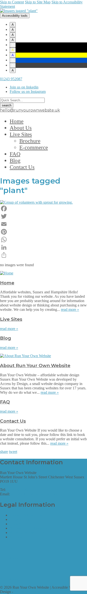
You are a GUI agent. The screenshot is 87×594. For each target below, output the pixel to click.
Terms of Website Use (26, 515)
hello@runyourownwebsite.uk (30, 110)
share (4, 452)
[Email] (43, 224)
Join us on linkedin (24, 87)
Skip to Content (12, 2)
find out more (10, 558)
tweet (13, 452)
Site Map (16, 537)
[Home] (6, 273)
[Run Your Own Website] (19, 11)
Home (16, 121)
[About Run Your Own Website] (25, 356)
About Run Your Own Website (35, 365)
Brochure (29, 141)
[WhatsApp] (43, 239)
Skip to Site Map (38, 2)
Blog (15, 160)
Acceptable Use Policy (27, 532)
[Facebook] (43, 208)
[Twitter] (43, 216)
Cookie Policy (20, 524)
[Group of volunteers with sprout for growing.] (36, 202)
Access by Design (27, 592)
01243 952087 (11, 79)
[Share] (43, 255)
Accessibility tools (15, 15)
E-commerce (33, 147)
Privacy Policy (21, 519)
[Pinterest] (43, 232)
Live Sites (21, 134)
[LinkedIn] (43, 247)
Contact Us (22, 167)
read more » (70, 309)
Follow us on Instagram (28, 91)
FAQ (15, 154)
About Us (21, 128)
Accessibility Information (29, 528)
